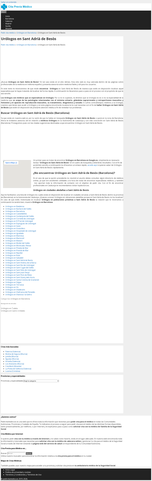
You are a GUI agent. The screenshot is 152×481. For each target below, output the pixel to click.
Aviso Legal (10, 470)
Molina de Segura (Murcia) (16, 354)
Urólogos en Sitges (13, 282)
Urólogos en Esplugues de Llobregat (20, 223)
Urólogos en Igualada (14, 233)
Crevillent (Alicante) (13, 366)
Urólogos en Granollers (15, 228)
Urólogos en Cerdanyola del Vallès (19, 216)
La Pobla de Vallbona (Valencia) (18, 368)
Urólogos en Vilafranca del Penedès (20, 292)
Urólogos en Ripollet (14, 253)
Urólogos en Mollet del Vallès (17, 243)
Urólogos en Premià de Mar (16, 250)
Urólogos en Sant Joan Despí (17, 272)
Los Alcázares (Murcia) (14, 364)
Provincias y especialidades (12, 381)
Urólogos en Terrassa (14, 285)
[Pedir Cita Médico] (17, 9)
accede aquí (92, 165)
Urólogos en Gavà (12, 226)
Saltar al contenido (8, 2)
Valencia (8, 21)
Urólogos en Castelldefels (16, 214)
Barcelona (9, 18)
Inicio (7, 16)
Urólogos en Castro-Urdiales (13, 311)
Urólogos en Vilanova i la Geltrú (18, 294)
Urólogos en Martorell (14, 238)
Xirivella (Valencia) (12, 361)
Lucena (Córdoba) (12, 371)
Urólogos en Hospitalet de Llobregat (20, 231)
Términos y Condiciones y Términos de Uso (23, 474)
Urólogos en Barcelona (26, 33)
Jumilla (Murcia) (11, 356)
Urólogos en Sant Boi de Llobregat (19, 265)
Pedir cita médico (8, 33)
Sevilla (8, 26)
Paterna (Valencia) (12, 351)
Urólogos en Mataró (13, 240)
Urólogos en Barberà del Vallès (18, 209)
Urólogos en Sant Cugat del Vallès (19, 267)
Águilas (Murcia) (12, 359)
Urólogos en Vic (12, 287)
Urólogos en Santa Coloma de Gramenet (22, 280)
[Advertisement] (62, 63)
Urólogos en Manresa (14, 236)
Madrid (8, 23)
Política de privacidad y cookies (18, 472)
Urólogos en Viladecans (15, 289)
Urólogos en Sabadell (14, 258)
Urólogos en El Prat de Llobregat (19, 221)
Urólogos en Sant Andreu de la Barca (20, 262)
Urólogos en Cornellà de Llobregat (19, 218)
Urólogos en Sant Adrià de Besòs (19, 260)
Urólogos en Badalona (14, 206)
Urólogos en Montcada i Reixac (18, 245)
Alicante (8, 28)
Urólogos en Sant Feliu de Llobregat (20, 270)
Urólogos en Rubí (12, 255)
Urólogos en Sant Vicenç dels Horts (20, 277)
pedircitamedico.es (10, 479)
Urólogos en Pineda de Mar (16, 248)
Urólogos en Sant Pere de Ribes (18, 275)
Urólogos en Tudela (9, 308)
